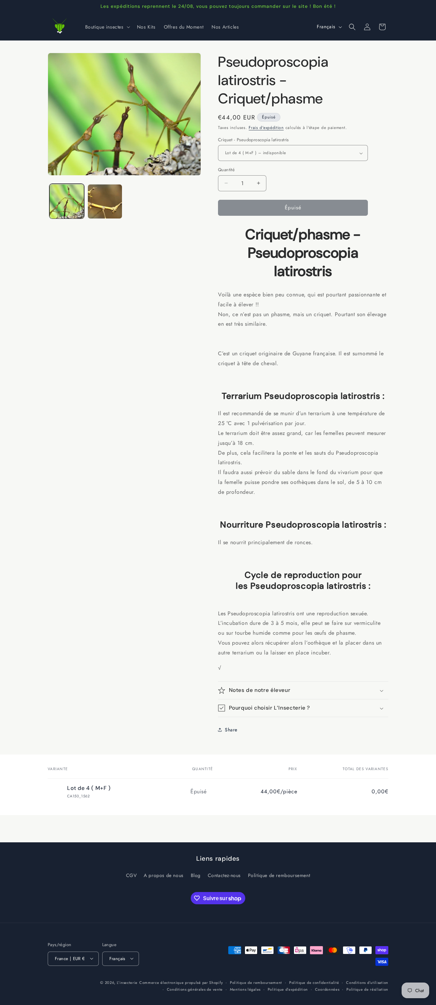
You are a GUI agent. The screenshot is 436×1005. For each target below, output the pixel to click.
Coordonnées (327, 989)
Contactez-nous (224, 875)
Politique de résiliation (367, 989)
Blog (196, 875)
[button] (107, 27)
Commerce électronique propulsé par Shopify (181, 982)
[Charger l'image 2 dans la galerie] (105, 201)
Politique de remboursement (279, 875)
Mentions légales (245, 989)
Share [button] (231, 729)
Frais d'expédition (266, 128)
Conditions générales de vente (195, 989)
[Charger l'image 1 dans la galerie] (66, 201)
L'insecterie (127, 982)
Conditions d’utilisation (367, 982)
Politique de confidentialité (314, 982)
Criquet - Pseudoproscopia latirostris (253, 139)
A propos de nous (164, 875)
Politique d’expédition (288, 989)
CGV (131, 875)
